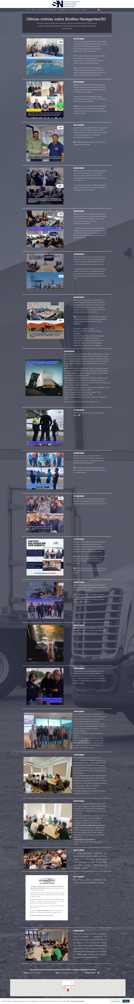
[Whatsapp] (98, 10)
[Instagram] (101, 10)
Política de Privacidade (77, 1001)
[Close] (132, 1001)
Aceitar (126, 1001)
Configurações (115, 1001)
